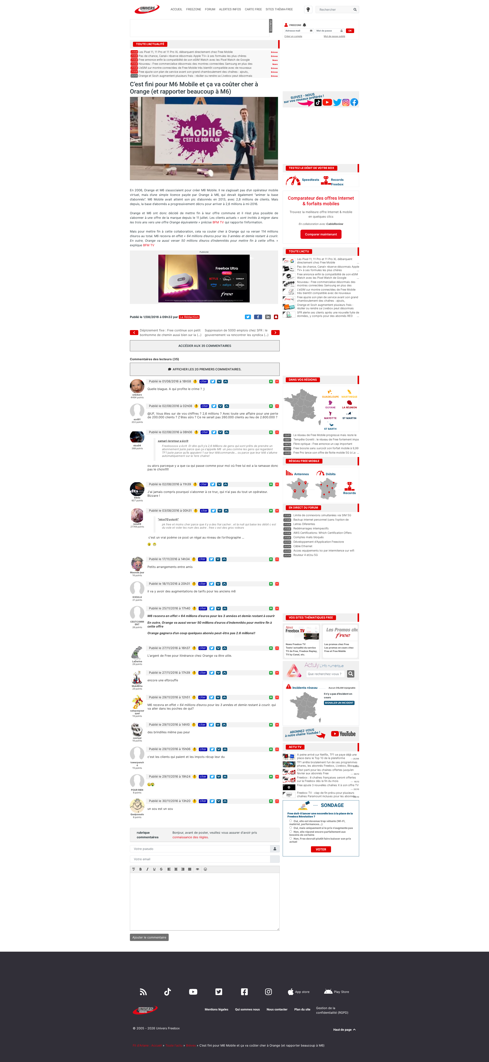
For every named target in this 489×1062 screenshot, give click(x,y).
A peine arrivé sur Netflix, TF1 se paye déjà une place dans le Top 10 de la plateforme (327, 756)
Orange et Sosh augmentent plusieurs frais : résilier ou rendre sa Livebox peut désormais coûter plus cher (328, 308)
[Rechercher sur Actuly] (350, 674)
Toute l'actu (173, 1045)
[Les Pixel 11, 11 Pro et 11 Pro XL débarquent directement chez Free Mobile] (289, 261)
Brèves (274, 52)
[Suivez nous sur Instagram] (269, 991)
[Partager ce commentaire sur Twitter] (212, 381)
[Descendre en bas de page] (219, 381)
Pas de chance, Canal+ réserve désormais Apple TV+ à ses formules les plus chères (192, 55)
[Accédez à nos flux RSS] (144, 991)
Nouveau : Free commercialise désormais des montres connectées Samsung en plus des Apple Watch (328, 285)
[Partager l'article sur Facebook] (258, 317)
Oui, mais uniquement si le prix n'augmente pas (323, 827)
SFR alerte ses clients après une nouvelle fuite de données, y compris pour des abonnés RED (328, 314)
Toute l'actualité (150, 44)
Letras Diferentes (304, 524)
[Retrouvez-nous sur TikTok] (168, 991)
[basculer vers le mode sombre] (308, 9)
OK (350, 30)
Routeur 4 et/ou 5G (305, 554)
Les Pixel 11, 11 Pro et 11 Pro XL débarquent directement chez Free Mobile (186, 51)
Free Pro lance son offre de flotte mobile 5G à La (324, 452)
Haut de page (342, 1029)
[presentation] (134, 869)
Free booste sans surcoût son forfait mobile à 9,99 (326, 448)
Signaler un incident (339, 702)
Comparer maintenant (321, 234)
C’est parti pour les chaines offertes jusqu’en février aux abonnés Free (325, 771)
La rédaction (189, 317)
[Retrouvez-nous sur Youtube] (194, 991)
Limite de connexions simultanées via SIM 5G (322, 515)
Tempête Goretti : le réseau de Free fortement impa (326, 439)
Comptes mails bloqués (308, 537)
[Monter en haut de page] (225, 381)
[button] (133, 869)
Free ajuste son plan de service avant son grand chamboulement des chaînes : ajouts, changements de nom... (328, 301)
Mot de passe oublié (334, 36)
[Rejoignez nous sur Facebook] (245, 991)
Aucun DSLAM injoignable (342, 688)
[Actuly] (295, 670)
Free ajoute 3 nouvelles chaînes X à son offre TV (328, 785)
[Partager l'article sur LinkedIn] (268, 317)
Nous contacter (277, 1009)
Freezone (295, 25)
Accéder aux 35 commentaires (204, 346)
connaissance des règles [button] (190, 837)
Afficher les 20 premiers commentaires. (207, 369)
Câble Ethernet (302, 546)
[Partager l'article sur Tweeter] (248, 317)
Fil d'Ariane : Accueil (147, 1045)
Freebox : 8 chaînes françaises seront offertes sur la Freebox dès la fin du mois (326, 779)
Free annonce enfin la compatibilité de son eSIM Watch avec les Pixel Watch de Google (194, 59)
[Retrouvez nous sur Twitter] (219, 991)
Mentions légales (216, 1009)
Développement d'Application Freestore (318, 541)
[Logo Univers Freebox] (147, 9)
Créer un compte (293, 36)
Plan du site (302, 1009)
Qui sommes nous (247, 1009)
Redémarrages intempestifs (311, 528)
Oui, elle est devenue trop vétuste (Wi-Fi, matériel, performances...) (317, 823)
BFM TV (218, 222)
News (275, 60)
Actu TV (295, 747)
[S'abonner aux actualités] (276, 317)
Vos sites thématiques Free (311, 617)
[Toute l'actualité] (270, 44)
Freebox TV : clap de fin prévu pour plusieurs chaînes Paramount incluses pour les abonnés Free (326, 796)
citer (203, 381)
